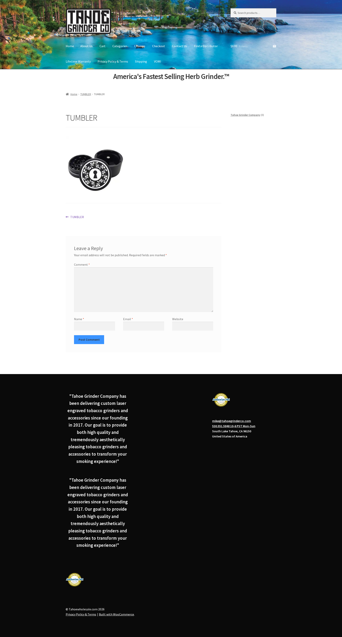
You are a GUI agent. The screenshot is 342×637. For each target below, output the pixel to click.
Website (177, 319)
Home (70, 46)
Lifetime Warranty (78, 61)
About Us (86, 46)
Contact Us (179, 46)
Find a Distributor (206, 46)
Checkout (158, 46)
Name (79, 319)
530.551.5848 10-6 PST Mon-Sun (233, 426)
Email (128, 319)
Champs (139, 46)
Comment (82, 264)
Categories (119, 46)
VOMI (157, 61)
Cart (102, 46)
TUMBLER (85, 94)
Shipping (141, 61)
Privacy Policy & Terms (113, 61)
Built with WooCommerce (116, 614)
